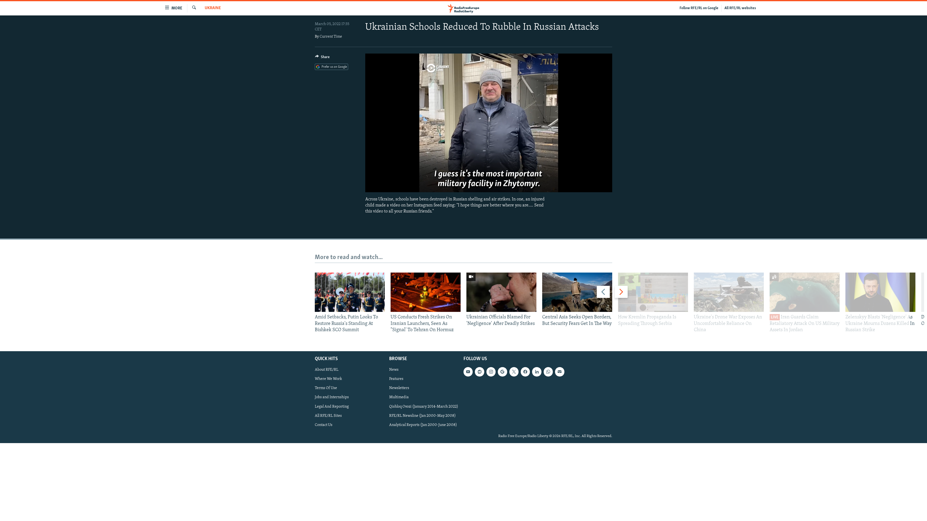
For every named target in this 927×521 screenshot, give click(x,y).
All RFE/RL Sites (328, 416)
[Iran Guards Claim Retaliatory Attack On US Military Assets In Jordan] (805, 292)
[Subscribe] (559, 372)
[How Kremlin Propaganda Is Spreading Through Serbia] (653, 292)
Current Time (331, 37)
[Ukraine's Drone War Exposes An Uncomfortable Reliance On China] (729, 292)
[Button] (322, 58)
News (394, 370)
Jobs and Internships (332, 397)
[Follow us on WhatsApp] (548, 372)
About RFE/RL (326, 370)
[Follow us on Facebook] (525, 372)
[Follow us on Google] (502, 372)
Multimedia (399, 397)
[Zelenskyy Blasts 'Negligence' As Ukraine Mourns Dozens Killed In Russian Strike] (880, 292)
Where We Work (328, 379)
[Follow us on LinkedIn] (536, 372)
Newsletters (399, 388)
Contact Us (323, 425)
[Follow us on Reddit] (479, 372)
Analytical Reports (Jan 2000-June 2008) (423, 425)
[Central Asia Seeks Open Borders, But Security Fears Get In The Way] (577, 292)
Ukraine (213, 8)
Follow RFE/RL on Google (699, 8)
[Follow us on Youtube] (468, 372)
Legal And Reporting (332, 407)
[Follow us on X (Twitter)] (514, 372)
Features (396, 379)
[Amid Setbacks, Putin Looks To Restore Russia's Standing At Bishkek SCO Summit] (350, 292)
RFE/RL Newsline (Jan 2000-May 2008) (422, 416)
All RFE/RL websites (740, 8)
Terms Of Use (326, 388)
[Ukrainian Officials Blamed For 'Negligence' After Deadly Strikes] (501, 292)
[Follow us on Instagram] (491, 372)
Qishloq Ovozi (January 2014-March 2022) (423, 407)
